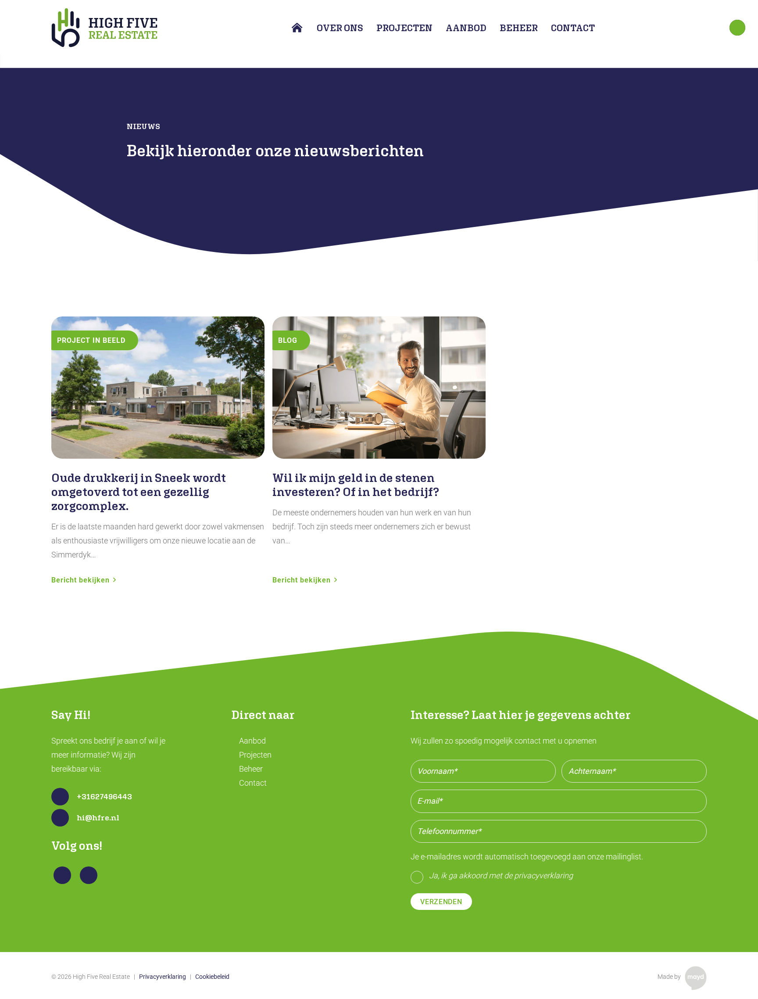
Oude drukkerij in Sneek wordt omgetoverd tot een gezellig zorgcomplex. (138, 492)
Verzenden (441, 902)
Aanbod (252, 740)
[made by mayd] (696, 978)
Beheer (251, 768)
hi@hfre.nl (98, 817)
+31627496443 (104, 796)
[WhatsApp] (737, 28)
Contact (253, 782)
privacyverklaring (543, 875)
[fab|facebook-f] (62, 875)
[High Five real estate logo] (104, 27)
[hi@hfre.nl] (64, 818)
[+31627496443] (64, 796)
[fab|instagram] (89, 875)
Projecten (255, 754)
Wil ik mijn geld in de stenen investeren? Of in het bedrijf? (355, 485)
